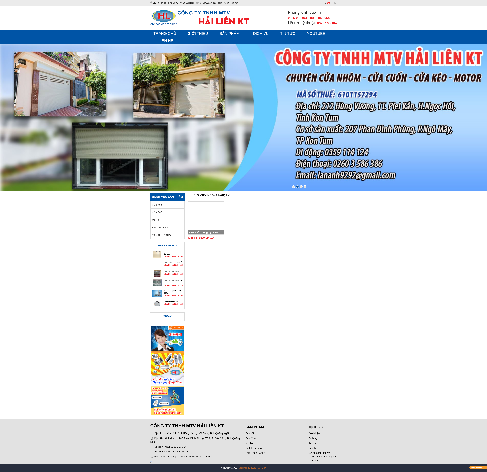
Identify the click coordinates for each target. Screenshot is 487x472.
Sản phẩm (229, 33)
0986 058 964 (476, 468)
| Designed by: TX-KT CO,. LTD (252, 468)
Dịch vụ (313, 438)
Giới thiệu (198, 33)
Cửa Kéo (157, 204)
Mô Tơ (155, 220)
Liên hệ (313, 448)
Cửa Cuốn (201, 195)
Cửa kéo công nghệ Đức (173, 271)
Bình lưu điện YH (171, 301)
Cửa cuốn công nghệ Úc (203, 232)
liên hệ (166, 41)
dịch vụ (261, 33)
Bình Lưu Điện (160, 227)
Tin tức (313, 443)
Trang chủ (164, 33)
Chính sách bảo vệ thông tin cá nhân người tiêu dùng (322, 456)
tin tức (287, 33)
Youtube (316, 33)
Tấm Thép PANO (161, 235)
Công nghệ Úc (220, 195)
